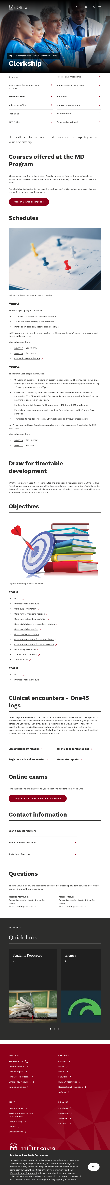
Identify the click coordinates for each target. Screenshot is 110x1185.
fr (75, 7)
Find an (16, 1071)
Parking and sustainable (21, 1115)
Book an (16, 1131)
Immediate (18, 1087)
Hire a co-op (19, 1076)
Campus (16, 1108)
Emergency (20, 1082)
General (16, 1066)
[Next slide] (99, 1030)
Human (67, 1082)
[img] (19, 7)
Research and (70, 1087)
